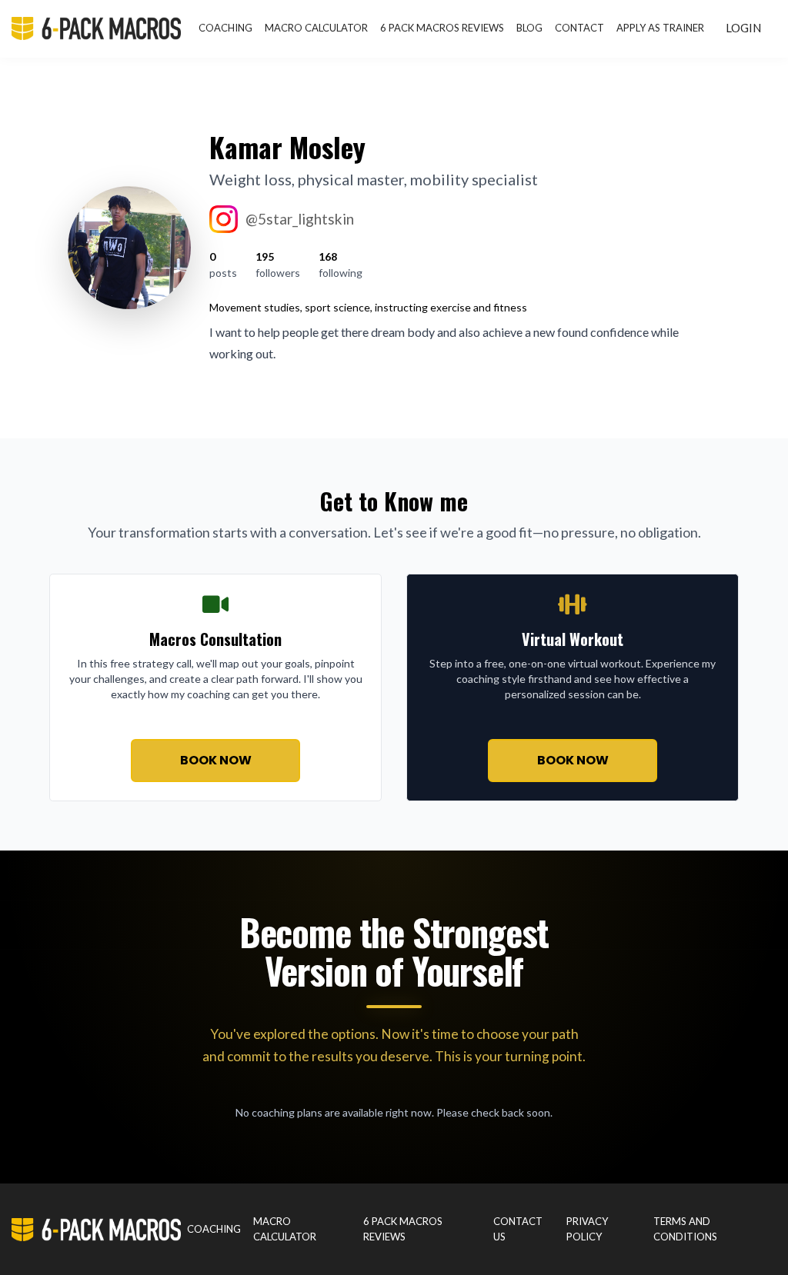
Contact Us (518, 1229)
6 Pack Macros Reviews (442, 28)
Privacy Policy (587, 1229)
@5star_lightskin (299, 219)
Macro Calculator (316, 28)
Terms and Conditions (685, 1229)
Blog (529, 28)
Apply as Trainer (660, 28)
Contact (579, 28)
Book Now (216, 760)
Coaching (225, 28)
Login (743, 28)
